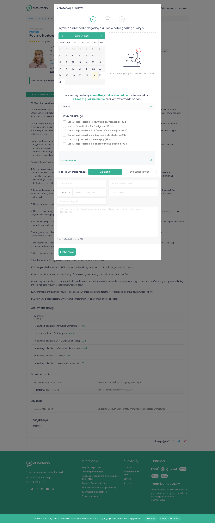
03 (122, 19)
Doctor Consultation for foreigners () (90, 126)
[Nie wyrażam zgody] (211, 518)
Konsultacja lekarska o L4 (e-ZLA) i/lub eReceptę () (97, 130)
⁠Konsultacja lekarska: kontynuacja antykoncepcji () (97, 121)
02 (107, 19)
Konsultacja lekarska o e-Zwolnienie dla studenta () (97, 135)
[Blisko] (156, 8)
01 (93, 19)
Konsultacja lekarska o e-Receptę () (89, 139)
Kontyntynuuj (67, 251)
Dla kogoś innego (140, 171)
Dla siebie (105, 171)
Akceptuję (150, 518)
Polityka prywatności (169, 518)
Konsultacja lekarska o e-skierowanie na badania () (97, 143)
